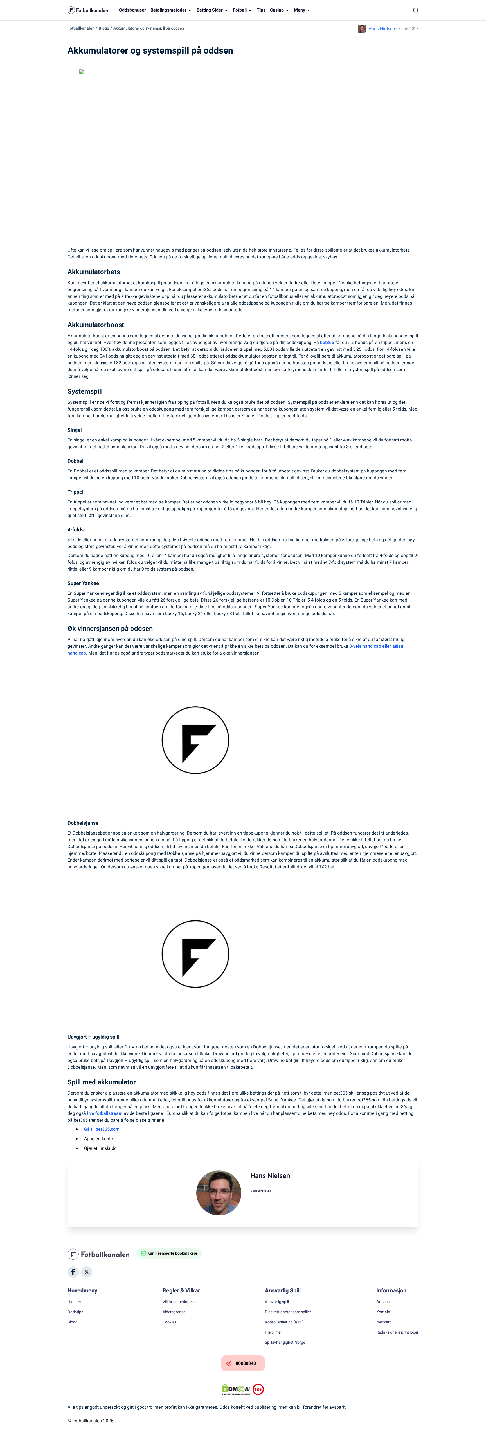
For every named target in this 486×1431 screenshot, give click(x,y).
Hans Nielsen (381, 28)
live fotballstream (105, 1113)
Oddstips (75, 1312)
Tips (261, 10)
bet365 (327, 342)
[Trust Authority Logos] (258, 1389)
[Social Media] (73, 1272)
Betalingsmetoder (168, 10)
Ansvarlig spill (277, 1302)
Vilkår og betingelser (180, 1302)
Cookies (169, 1322)
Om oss (383, 1302)
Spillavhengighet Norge (285, 1342)
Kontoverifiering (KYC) (284, 1322)
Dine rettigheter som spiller (288, 1312)
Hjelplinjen (274, 1332)
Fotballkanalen (81, 28)
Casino (277, 10)
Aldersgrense (174, 1312)
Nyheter (74, 1302)
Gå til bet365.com (102, 1129)
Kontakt (383, 1312)
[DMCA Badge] (236, 1389)
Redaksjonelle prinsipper (397, 1332)
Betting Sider (210, 10)
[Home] (102, 1254)
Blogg (104, 28)
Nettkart (383, 1322)
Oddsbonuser (132, 10)
